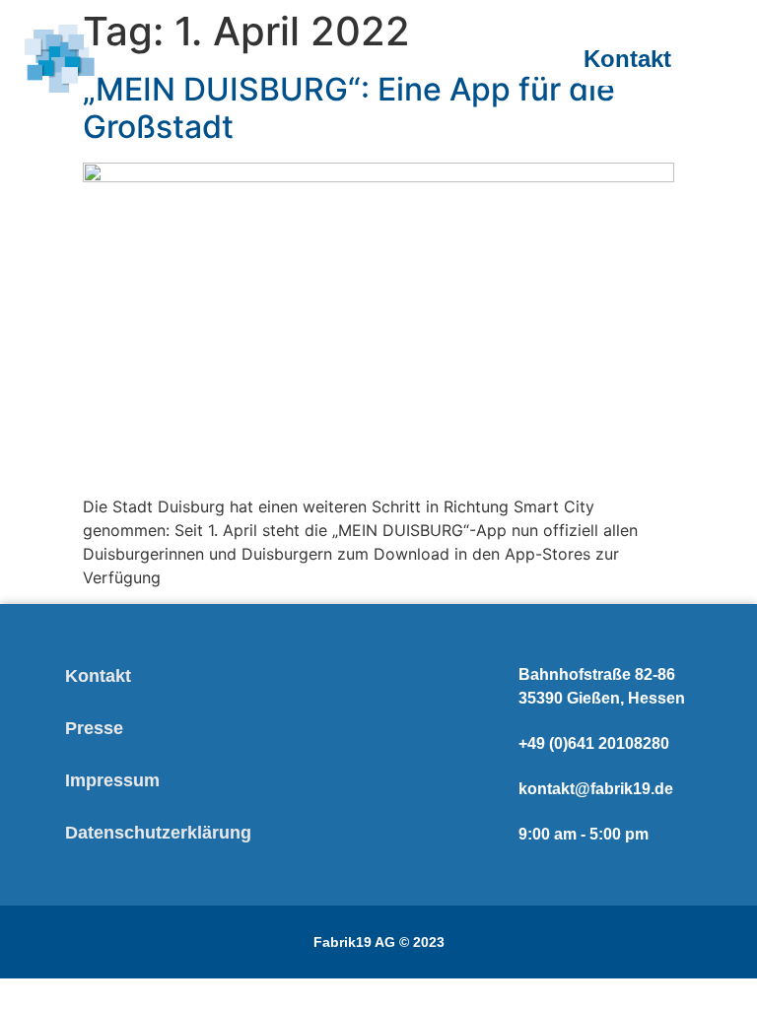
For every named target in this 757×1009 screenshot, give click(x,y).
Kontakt (98, 676)
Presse (94, 728)
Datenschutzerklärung (158, 832)
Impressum (112, 780)
